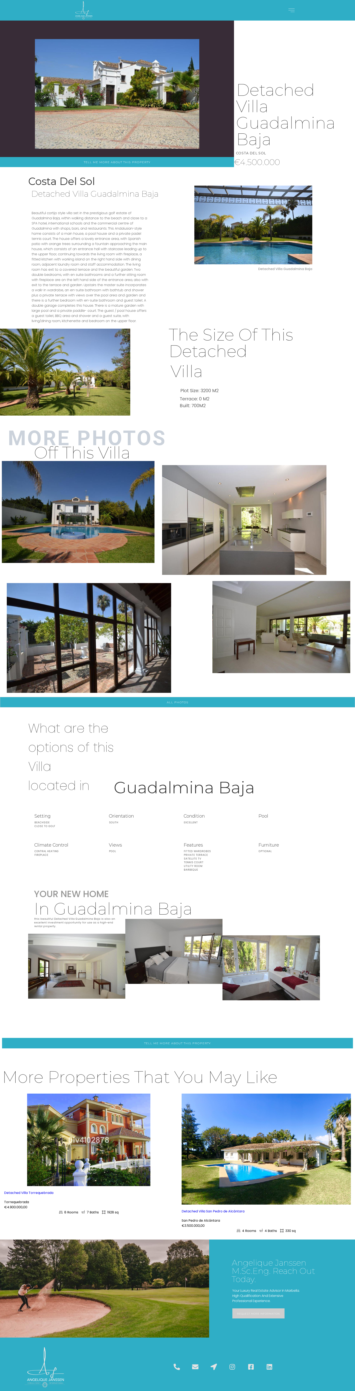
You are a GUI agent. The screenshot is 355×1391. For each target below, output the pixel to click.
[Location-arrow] (214, 1367)
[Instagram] (232, 1367)
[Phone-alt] (177, 1367)
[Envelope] (195, 1367)
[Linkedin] (269, 1367)
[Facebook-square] (251, 1367)
